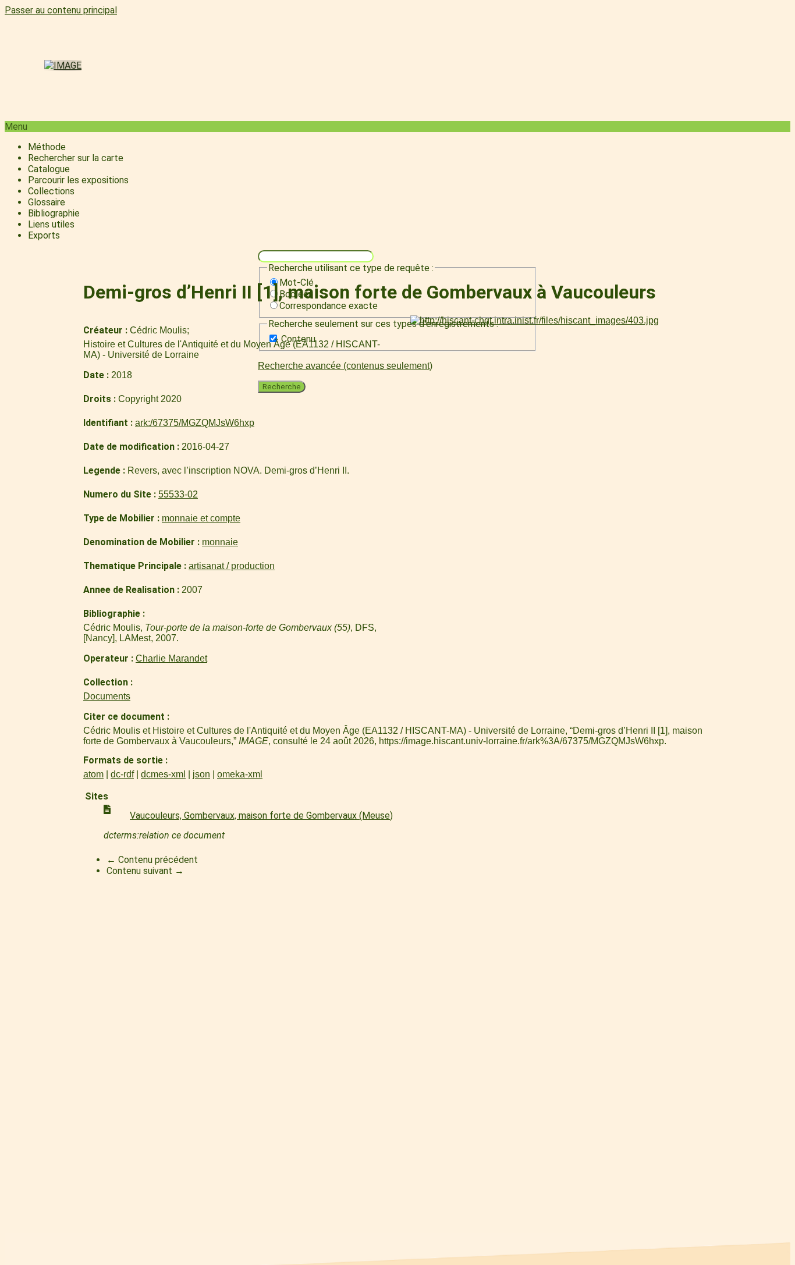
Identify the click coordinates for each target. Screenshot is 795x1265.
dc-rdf (122, 774)
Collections (51, 191)
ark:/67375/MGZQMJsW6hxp (194, 423)
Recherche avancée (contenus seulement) (345, 366)
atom (93, 774)
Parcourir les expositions (78, 180)
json (201, 774)
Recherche (281, 386)
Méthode (47, 146)
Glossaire (46, 202)
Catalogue (49, 169)
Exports (44, 235)
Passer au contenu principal (61, 10)
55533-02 (178, 494)
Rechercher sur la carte (75, 158)
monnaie (220, 542)
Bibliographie (54, 213)
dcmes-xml (163, 774)
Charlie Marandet (171, 658)
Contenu (298, 338)
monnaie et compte (201, 518)
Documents (106, 696)
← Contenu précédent (152, 859)
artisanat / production (232, 566)
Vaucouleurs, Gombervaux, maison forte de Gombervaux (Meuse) (261, 815)
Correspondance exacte (328, 305)
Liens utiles (51, 224)
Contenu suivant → (145, 870)
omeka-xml (239, 774)
